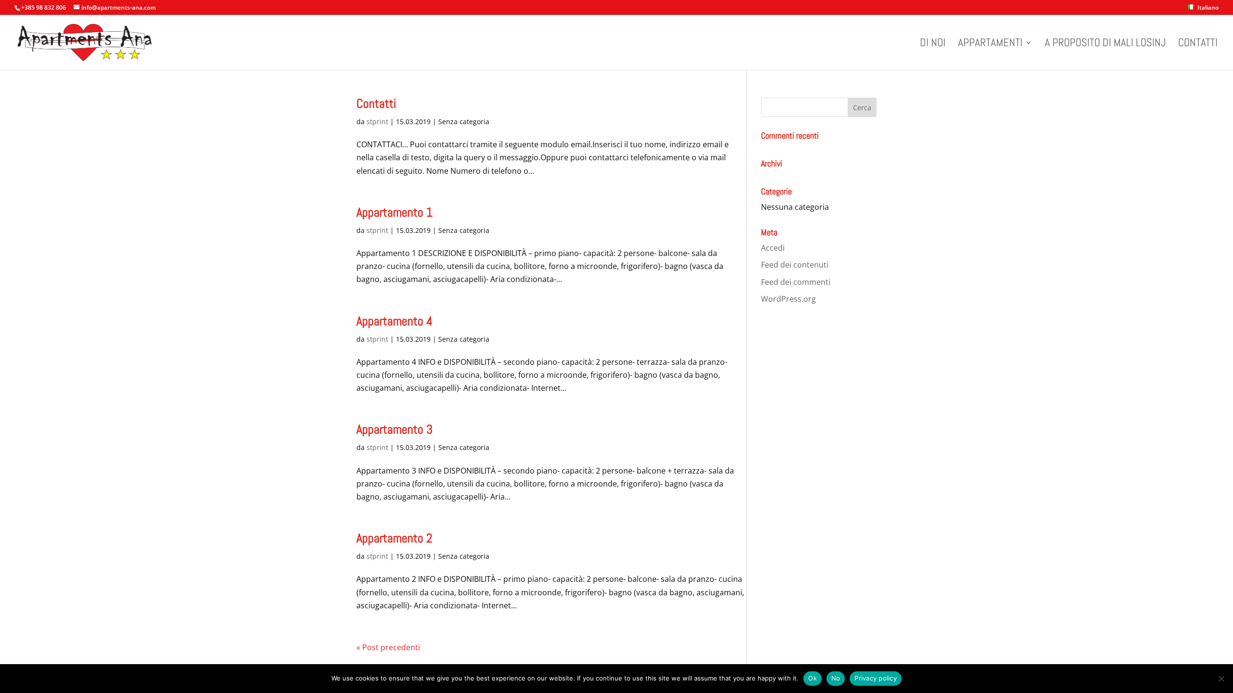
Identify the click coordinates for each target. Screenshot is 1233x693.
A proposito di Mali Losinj (1105, 44)
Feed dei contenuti (794, 264)
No (835, 678)
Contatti (1198, 44)
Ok (812, 678)
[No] (1221, 678)
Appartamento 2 (394, 538)
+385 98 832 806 (43, 7)
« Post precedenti (388, 647)
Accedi (773, 248)
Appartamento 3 (394, 429)
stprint (377, 121)
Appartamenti (990, 44)
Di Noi (932, 44)
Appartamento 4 (394, 321)
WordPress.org (788, 299)
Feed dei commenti (795, 282)
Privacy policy (875, 678)
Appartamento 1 (394, 212)
